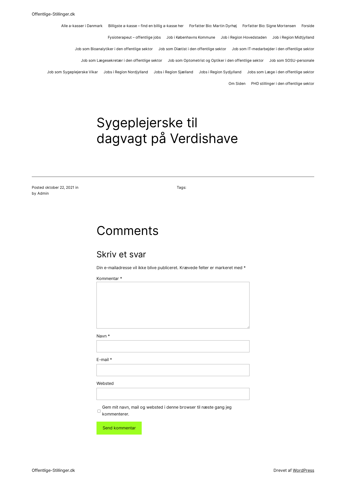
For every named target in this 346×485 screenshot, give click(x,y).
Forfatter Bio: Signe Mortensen (269, 26)
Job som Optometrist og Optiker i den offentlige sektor (216, 60)
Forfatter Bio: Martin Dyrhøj (213, 26)
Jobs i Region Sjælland (173, 72)
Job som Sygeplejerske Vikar (72, 72)
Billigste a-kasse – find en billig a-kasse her (146, 26)
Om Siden (237, 83)
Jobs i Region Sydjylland (220, 72)
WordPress (303, 470)
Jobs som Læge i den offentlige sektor (280, 72)
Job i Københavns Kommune (190, 37)
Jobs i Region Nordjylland (126, 72)
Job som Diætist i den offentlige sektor (192, 49)
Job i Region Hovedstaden (244, 37)
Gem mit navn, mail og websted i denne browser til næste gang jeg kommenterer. (167, 410)
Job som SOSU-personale (291, 60)
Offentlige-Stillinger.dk (53, 14)
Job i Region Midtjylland (293, 37)
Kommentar (109, 278)
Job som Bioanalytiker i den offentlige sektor (114, 49)
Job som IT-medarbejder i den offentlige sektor (273, 49)
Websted (105, 383)
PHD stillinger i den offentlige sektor (282, 83)
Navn (103, 335)
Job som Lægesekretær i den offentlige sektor (121, 60)
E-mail (104, 359)
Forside (308, 26)
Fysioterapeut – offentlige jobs (134, 37)
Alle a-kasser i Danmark (82, 26)
